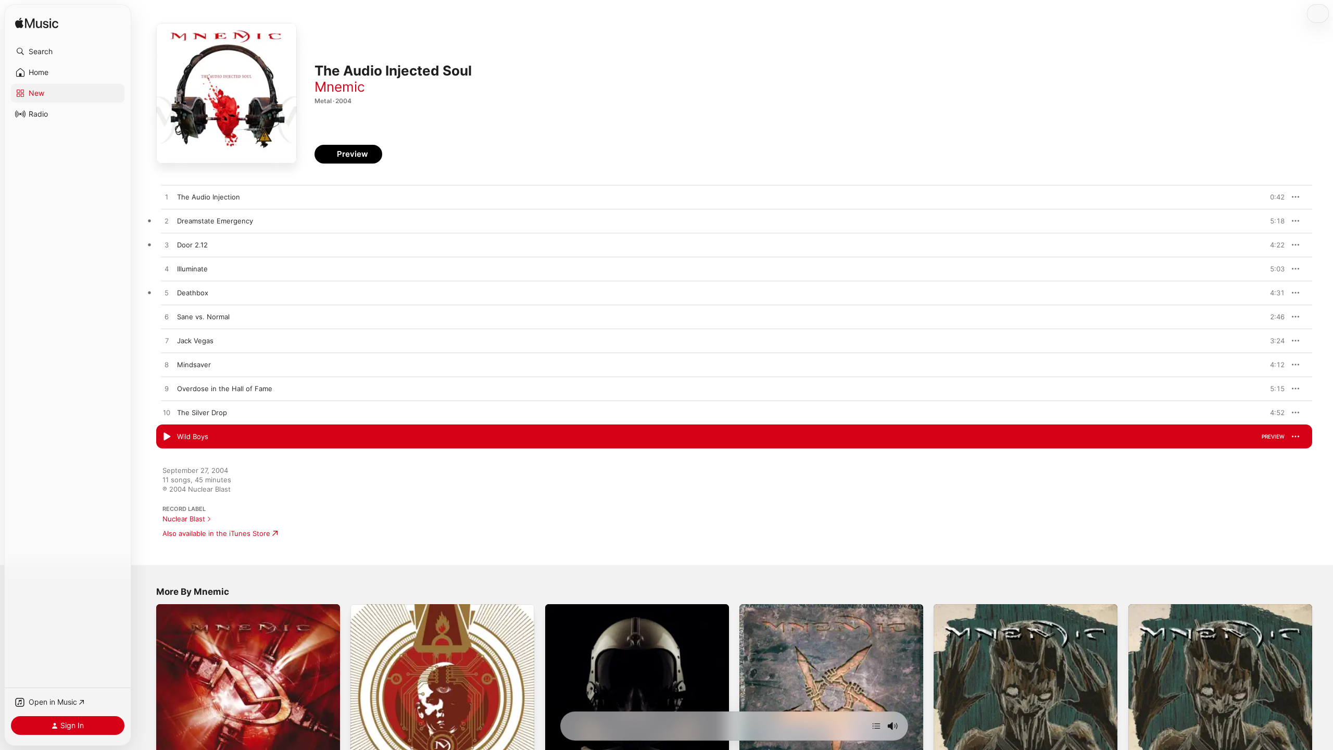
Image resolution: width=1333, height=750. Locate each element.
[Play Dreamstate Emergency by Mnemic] (166, 221)
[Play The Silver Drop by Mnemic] (166, 413)
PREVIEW (1273, 197)
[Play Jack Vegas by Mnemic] (166, 341)
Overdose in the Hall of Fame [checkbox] (224, 388)
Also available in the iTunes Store (216, 533)
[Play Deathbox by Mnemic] (166, 293)
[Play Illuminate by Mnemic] (166, 269)
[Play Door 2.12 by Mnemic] (166, 245)
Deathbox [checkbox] (192, 293)
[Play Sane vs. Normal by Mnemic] (166, 317)
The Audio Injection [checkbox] (208, 197)
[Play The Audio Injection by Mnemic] (166, 197)
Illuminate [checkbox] (192, 269)
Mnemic (340, 87)
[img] (36, 24)
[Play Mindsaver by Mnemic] (166, 365)
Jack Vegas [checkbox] (195, 340)
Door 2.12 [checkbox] (192, 245)
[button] (67, 51)
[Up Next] (876, 726)
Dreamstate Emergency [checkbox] (215, 221)
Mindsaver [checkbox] (194, 364)
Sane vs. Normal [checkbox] (203, 316)
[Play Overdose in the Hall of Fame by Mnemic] (166, 389)
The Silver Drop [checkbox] (202, 412)
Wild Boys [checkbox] (192, 436)
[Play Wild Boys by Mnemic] (166, 437)
